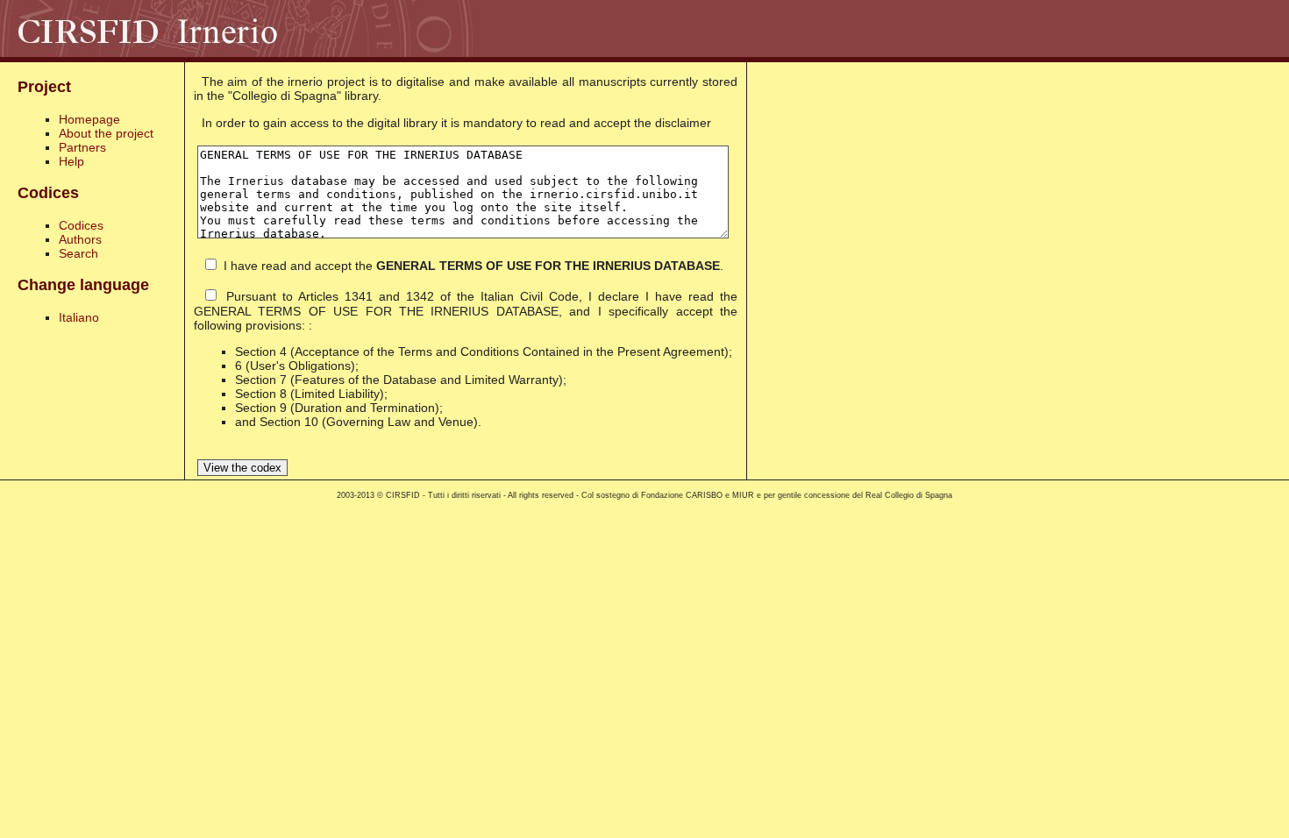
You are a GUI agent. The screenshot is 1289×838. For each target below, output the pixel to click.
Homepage (89, 119)
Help (71, 161)
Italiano (79, 317)
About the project (106, 133)
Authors (80, 239)
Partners (82, 147)
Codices (81, 225)
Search (78, 253)
